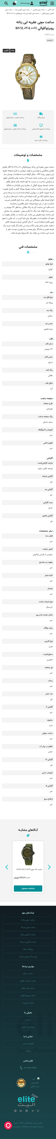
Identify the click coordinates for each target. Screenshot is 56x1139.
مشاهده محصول (28, 888)
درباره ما (28, 1019)
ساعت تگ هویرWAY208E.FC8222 (29, 869)
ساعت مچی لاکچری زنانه (22, 10)
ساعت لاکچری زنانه (28, 934)
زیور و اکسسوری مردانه (28, 956)
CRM (21, 1123)
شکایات (28, 1051)
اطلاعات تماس (28, 1043)
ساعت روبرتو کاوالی (28, 995)
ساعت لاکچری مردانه (28, 942)
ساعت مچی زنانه (28, 920)
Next (49, 867)
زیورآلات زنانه (28, 949)
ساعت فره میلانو (28, 988)
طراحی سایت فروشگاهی (33, 1123)
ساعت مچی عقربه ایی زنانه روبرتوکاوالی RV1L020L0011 (23, 13)
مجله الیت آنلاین (28, 1027)
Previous (6, 867)
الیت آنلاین (50, 10)
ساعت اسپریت (28, 1002)
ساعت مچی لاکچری (39, 10)
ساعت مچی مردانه (28, 927)
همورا (16, 1123)
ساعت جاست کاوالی (28, 981)
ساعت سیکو (28, 973)
